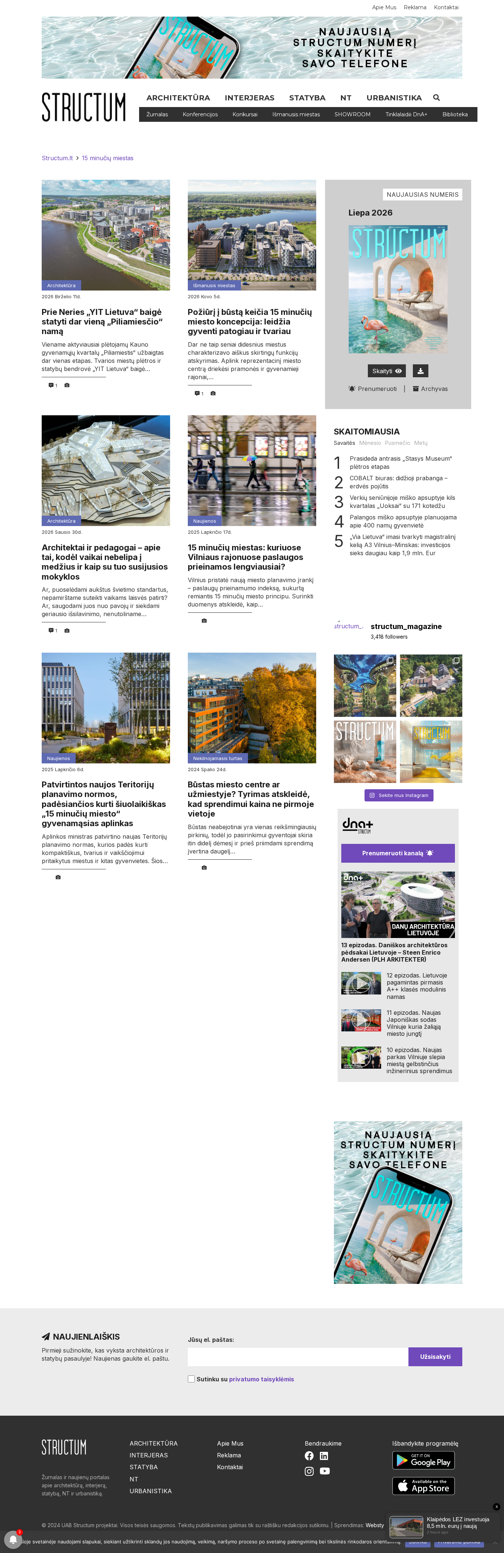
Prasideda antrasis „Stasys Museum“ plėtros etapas (401, 462)
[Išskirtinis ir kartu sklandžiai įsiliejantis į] (431, 685)
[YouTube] (325, 1470)
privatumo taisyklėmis (261, 1379)
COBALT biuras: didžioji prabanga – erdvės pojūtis (399, 482)
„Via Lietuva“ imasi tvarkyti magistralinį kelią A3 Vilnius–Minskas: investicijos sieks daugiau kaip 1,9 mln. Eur (403, 545)
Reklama (229, 1455)
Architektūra (61, 285)
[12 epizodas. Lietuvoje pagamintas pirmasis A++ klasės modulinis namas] (361, 983)
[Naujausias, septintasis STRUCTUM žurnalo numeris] (365, 752)
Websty (375, 1525)
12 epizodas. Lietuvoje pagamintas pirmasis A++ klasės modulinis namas (417, 986)
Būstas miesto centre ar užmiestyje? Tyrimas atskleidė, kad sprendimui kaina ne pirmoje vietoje (251, 799)
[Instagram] (309, 1471)
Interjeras (149, 1455)
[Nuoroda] (86, 107)
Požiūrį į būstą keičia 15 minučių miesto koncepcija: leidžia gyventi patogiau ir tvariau (250, 321)
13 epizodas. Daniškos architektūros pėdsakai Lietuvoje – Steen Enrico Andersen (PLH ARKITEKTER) (394, 952)
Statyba (144, 1467)
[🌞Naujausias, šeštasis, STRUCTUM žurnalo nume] (431, 752)
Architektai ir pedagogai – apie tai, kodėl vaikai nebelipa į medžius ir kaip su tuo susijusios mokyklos (105, 562)
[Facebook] (309, 1455)
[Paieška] (436, 97)
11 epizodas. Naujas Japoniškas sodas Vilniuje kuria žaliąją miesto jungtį (414, 1023)
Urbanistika (151, 1491)
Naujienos (204, 521)
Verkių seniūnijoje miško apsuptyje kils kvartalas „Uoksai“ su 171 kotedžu (402, 501)
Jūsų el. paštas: (211, 1339)
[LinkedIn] (324, 1455)
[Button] (420, 370)
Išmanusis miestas (214, 285)
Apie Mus (230, 1443)
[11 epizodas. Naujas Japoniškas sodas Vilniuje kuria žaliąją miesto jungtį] (361, 1020)
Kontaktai (230, 1467)
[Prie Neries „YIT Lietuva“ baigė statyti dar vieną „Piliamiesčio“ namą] (106, 235)
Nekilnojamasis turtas (217, 758)
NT (134, 1479)
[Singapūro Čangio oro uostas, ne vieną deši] (365, 685)
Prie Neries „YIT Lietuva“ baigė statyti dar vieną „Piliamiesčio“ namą (102, 321)
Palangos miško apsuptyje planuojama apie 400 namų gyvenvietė (403, 521)
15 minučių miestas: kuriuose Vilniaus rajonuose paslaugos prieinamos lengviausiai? (245, 557)
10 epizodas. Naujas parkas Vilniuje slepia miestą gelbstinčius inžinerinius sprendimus (419, 1060)
